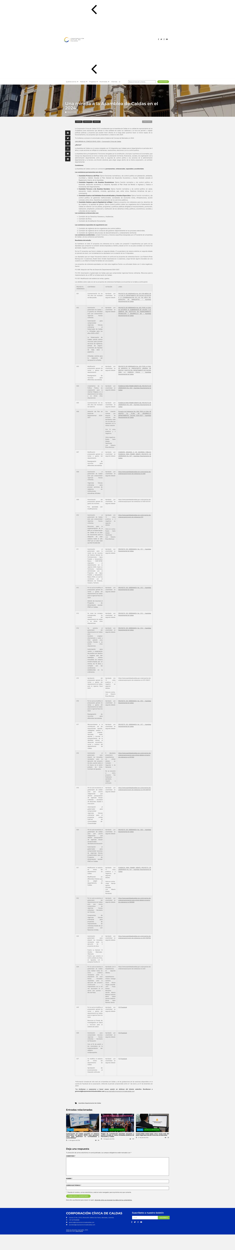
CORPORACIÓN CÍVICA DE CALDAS (94, 1213)
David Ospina (79, 1231)
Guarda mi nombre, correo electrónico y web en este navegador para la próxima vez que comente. (99, 1192)
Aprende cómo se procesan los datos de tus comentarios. (113, 1200)
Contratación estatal (81, 1129)
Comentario (70, 1156)
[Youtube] (167, 39)
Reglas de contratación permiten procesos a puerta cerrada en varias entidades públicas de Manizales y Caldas (117, 1135)
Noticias (78, 121)
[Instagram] (164, 39)
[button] (94, 9)
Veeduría (96, 121)
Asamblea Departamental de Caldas (89, 1103)
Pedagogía (87, 121)
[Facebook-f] (159, 39)
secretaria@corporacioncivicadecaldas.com (120, 1091)
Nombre (69, 1178)
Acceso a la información (117, 1129)
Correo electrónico (73, 1185)
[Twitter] (162, 39)
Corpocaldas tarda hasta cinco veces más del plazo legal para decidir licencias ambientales (152, 1134)
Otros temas (147, 121)
